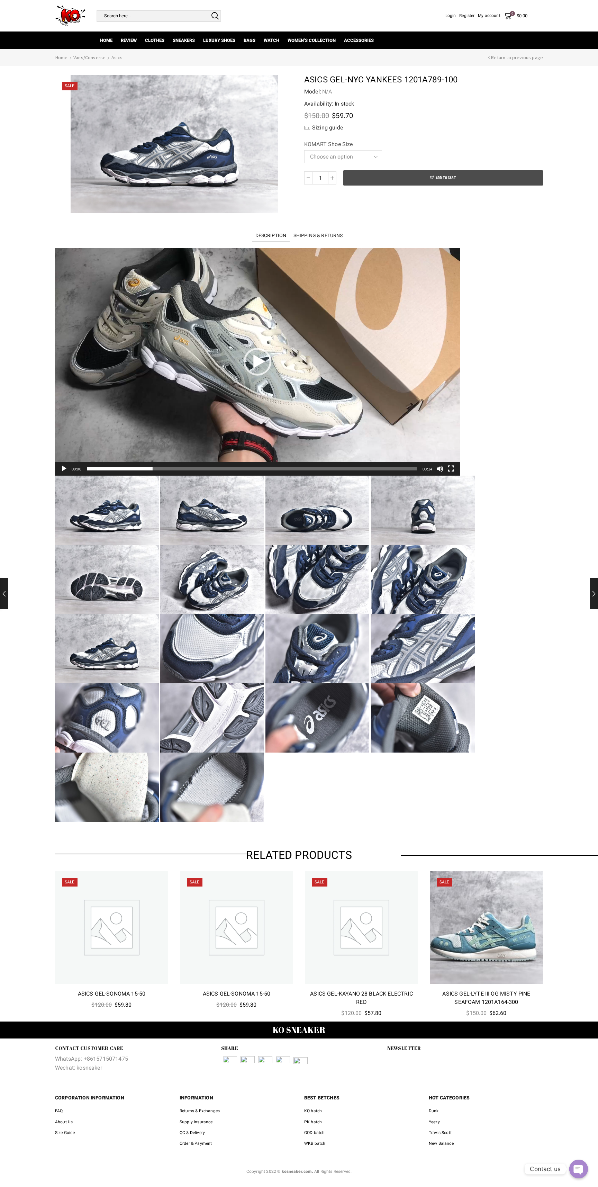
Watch (271, 40)
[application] (257, 362)
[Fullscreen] (450, 468)
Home (106, 40)
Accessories (359, 40)
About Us (64, 1121)
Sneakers (184, 40)
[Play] (64, 468)
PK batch (313, 1121)
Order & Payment (196, 1143)
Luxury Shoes (219, 40)
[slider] (252, 468)
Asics (117, 57)
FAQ (59, 1110)
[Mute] (439, 468)
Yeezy (434, 1121)
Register (466, 15)
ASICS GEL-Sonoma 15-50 (112, 993)
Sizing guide (327, 127)
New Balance (441, 1143)
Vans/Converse (89, 57)
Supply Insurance (196, 1121)
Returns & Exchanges (200, 1110)
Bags (249, 40)
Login (450, 15)
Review (129, 40)
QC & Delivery (192, 1132)
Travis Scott (440, 1132)
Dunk (434, 1110)
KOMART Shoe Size (328, 144)
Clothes (154, 40)
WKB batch (314, 1143)
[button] (257, 362)
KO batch (313, 1110)
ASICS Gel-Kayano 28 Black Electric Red (361, 997)
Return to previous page (517, 57)
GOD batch (314, 1132)
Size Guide (65, 1132)
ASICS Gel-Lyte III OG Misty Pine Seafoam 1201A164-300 (486, 997)
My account (489, 15)
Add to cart (446, 178)
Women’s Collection (312, 40)
